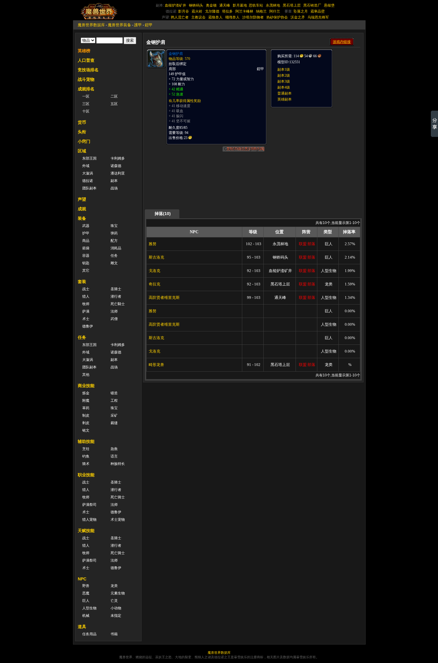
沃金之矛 (298, 17)
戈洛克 (154, 270)
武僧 (114, 319)
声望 (82, 199)
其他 (85, 375)
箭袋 (85, 248)
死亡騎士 (118, 304)
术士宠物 (118, 519)
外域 (85, 166)
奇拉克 (154, 284)
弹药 (114, 233)
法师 (114, 311)
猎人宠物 (89, 519)
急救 (114, 449)
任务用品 (89, 634)
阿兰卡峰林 (244, 11)
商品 (85, 241)
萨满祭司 (89, 505)
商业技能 (86, 385)
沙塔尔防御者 (253, 17)
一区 (85, 96)
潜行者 (116, 296)
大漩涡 (87, 173)
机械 (85, 615)
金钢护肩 (176, 54)
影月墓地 (240, 5)
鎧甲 (149, 25)
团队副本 (89, 188)
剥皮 (85, 423)
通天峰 (224, 5)
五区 (114, 104)
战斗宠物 (86, 79)
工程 (114, 400)
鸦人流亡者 (180, 17)
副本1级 (283, 69)
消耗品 (116, 248)
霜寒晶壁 (317, 11)
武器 (85, 226)
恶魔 (85, 593)
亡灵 (114, 601)
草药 (85, 408)
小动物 (116, 608)
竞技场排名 (88, 69)
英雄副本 (284, 99)
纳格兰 (261, 11)
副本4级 (283, 87)
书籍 (114, 634)
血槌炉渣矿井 (175, 5)
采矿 (114, 415)
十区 (85, 111)
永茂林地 (273, 5)
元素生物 (118, 593)
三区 (85, 104)
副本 (114, 181)
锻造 (114, 393)
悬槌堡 (329, 5)
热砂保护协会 (277, 17)
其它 (85, 270)
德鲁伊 (87, 326)
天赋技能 (86, 530)
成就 (82, 208)
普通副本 (284, 93)
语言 (114, 456)
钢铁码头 (196, 5)
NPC (82, 579)
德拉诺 (87, 181)
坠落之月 (300, 11)
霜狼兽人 (215, 17)
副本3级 (283, 81)
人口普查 (86, 60)
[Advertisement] (315, 145)
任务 (114, 256)
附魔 (85, 400)
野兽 (85, 586)
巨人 (85, 601)
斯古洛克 (156, 257)
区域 (82, 151)
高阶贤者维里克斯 (164, 297)
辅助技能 (86, 441)
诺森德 (116, 166)
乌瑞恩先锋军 (318, 17)
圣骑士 (116, 289)
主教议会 (198, 17)
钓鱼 (85, 456)
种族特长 (118, 464)
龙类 (114, 586)
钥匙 (85, 263)
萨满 (85, 311)
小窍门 (84, 141)
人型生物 (89, 608)
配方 (114, 241)
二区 (114, 96)
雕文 (114, 263)
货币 (82, 122)
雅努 (152, 244)
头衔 (82, 131)
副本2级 (283, 75)
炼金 (85, 393)
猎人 (85, 296)
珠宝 (114, 226)
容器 (85, 256)
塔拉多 (227, 11)
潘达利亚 (118, 173)
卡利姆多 (118, 158)
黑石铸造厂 (312, 5)
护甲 (85, 233)
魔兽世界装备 (119, 25)
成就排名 (86, 88)
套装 (82, 281)
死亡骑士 (118, 497)
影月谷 (183, 11)
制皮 (85, 415)
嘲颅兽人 (232, 17)
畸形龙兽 (156, 364)
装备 (82, 218)
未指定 (116, 615)
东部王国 (89, 158)
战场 (114, 188)
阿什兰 (274, 11)
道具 (82, 626)
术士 (85, 319)
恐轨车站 (256, 5)
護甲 (138, 25)
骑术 (85, 464)
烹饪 (85, 449)
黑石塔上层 (292, 5)
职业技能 (86, 474)
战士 (85, 289)
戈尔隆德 (212, 11)
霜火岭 (197, 11)
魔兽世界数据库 (91, 25)
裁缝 (114, 423)
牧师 (85, 304)
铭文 (85, 430)
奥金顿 (211, 5)
